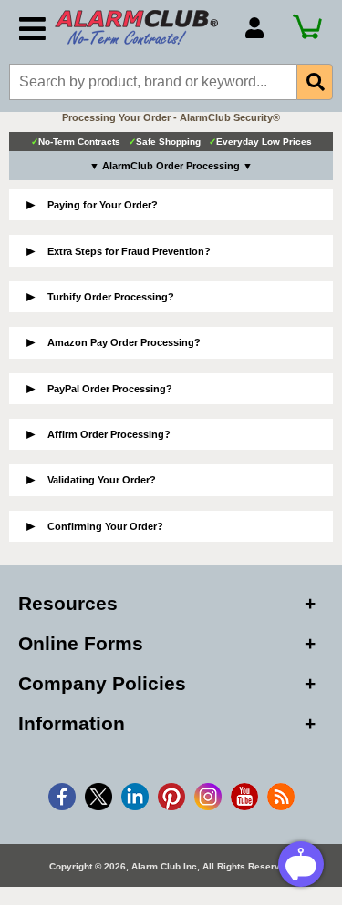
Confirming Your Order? (105, 526)
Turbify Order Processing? (110, 296)
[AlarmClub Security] (141, 28)
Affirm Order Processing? (109, 434)
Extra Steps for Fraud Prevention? (129, 251)
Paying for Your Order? (102, 204)
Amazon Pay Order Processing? (124, 342)
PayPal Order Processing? (109, 388)
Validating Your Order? (101, 479)
